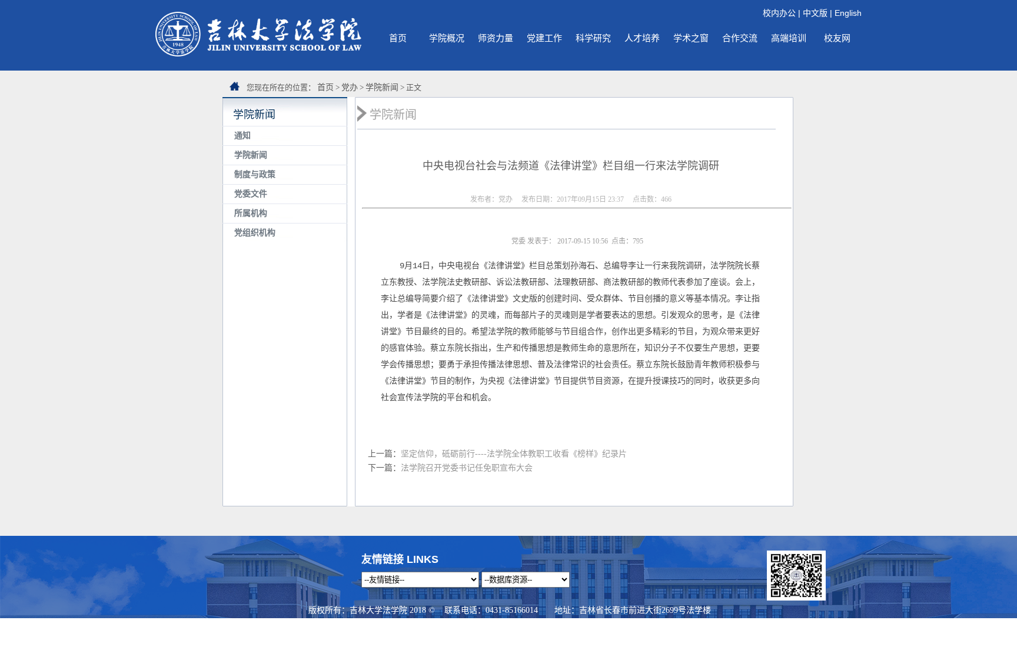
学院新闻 (381, 87)
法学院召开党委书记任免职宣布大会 (467, 467)
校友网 (837, 38)
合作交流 (739, 38)
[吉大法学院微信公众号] (796, 597)
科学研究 (593, 38)
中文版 (815, 13)
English (848, 13)
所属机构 (250, 213)
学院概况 (446, 38)
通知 (242, 135)
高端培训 (788, 38)
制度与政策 (254, 174)
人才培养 (642, 38)
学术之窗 (691, 38)
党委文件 (250, 193)
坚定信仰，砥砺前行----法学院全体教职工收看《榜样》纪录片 (514, 453)
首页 (398, 38)
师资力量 (495, 38)
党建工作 (544, 38)
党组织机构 (254, 232)
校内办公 (779, 13)
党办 (349, 87)
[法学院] (258, 53)
